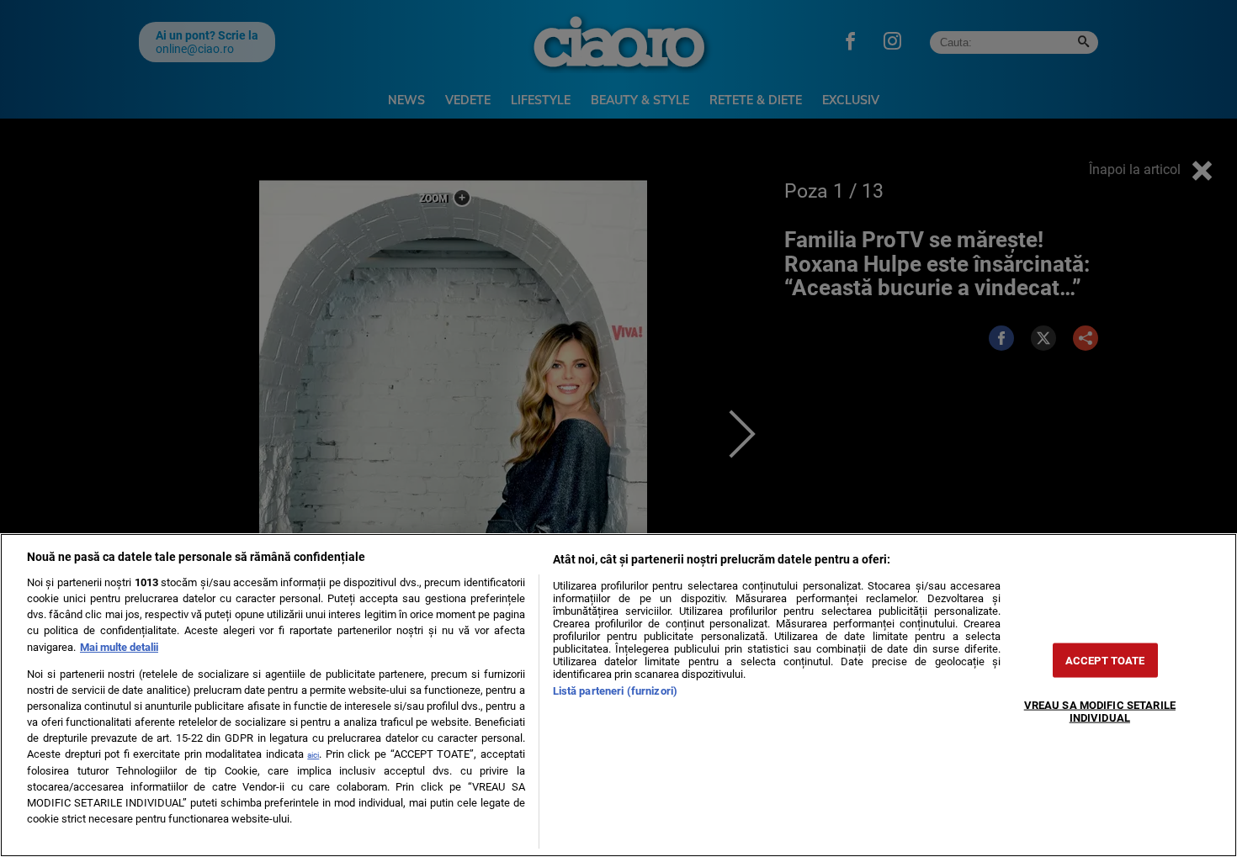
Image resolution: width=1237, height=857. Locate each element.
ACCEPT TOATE (1105, 659)
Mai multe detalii (119, 647)
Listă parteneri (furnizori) (615, 691)
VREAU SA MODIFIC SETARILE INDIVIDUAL (1100, 710)
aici (313, 754)
